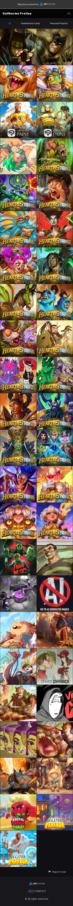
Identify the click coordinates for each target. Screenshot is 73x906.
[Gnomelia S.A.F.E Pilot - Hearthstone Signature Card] (18, 249)
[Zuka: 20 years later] (18, 140)
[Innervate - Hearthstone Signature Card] (55, 213)
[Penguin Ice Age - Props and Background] (18, 832)
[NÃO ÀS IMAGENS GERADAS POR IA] (55, 577)
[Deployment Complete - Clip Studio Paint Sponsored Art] (18, 103)
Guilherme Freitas (17, 13)
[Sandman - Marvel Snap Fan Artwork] (55, 540)
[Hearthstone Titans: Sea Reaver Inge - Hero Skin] (18, 431)
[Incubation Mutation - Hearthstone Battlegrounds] (55, 140)
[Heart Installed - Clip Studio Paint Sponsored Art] (55, 103)
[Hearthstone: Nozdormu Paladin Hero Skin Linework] (55, 322)
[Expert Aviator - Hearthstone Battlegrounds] (55, 67)
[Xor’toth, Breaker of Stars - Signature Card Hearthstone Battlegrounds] (18, 176)
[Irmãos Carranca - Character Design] (55, 650)
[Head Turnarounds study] (18, 723)
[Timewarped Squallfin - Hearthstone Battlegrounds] (18, 67)
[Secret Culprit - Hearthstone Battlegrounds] (18, 322)
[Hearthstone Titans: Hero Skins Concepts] (55, 431)
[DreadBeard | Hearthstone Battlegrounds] (55, 395)
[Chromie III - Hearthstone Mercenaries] (55, 468)
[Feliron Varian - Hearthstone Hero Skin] (55, 249)
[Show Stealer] (55, 759)
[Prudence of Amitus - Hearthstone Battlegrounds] (18, 395)
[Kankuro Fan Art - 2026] (18, 30)
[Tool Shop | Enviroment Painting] (55, 613)
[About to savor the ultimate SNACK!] (18, 613)
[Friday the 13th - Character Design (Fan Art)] (18, 540)
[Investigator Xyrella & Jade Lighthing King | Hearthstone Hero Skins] (55, 358)
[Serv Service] (18, 686)
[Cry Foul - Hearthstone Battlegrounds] (55, 176)
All (9, 23)
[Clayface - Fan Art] (55, 30)
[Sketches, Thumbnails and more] (18, 577)
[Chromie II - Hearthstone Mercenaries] (18, 504)
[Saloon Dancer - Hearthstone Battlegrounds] (55, 285)
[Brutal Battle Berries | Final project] (18, 796)
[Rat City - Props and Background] (55, 796)
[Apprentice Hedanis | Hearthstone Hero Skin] (18, 468)
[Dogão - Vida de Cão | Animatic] (55, 686)
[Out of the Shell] (18, 650)
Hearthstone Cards (30, 23)
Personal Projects (59, 23)
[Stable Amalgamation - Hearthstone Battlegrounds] (18, 285)
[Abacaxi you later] (55, 723)
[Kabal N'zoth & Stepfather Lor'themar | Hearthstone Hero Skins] (18, 358)
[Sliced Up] (18, 759)
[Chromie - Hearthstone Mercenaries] (55, 504)
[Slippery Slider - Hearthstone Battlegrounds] (18, 213)
